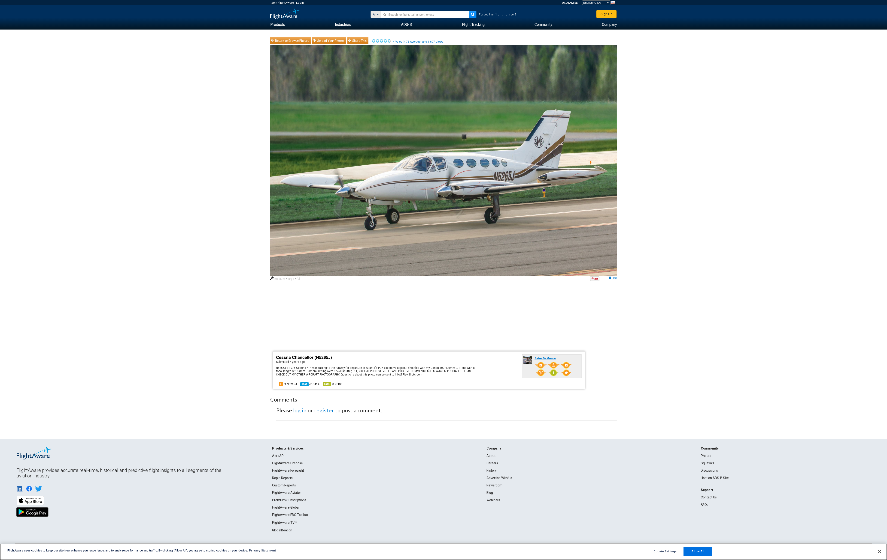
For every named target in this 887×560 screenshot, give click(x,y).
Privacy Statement (262, 550)
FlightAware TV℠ (284, 522)
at (333, 384)
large (291, 278)
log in (300, 410)
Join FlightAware (282, 2)
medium (279, 278)
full (299, 278)
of (310, 384)
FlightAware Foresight (288, 470)
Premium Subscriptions (289, 500)
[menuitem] (277, 25)
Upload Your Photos (330, 40)
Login (300, 2)
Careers (492, 463)
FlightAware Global (285, 507)
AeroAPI (278, 456)
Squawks (707, 463)
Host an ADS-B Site (715, 478)
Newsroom (494, 485)
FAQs (704, 504)
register (324, 410)
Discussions (709, 470)
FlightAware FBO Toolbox (290, 515)
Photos (706, 456)
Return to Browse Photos (292, 40)
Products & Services (288, 448)
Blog (489, 492)
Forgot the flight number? (497, 14)
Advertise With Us (499, 478)
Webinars (493, 500)
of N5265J (288, 384)
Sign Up (606, 14)
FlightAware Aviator (286, 492)
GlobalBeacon (282, 530)
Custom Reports (284, 485)
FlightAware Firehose (287, 463)
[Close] (880, 551)
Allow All (697, 551)
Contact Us (709, 497)
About (490, 456)
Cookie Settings (665, 551)
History (491, 470)
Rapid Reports (282, 478)
